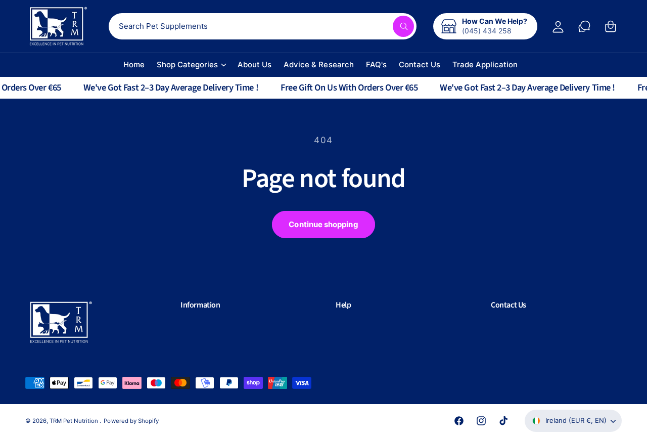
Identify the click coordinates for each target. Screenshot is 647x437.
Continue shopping (323, 224)
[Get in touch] (584, 26)
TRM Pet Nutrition (75, 420)
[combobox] (263, 26)
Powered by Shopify (131, 420)
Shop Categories (187, 64)
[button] (245, 305)
